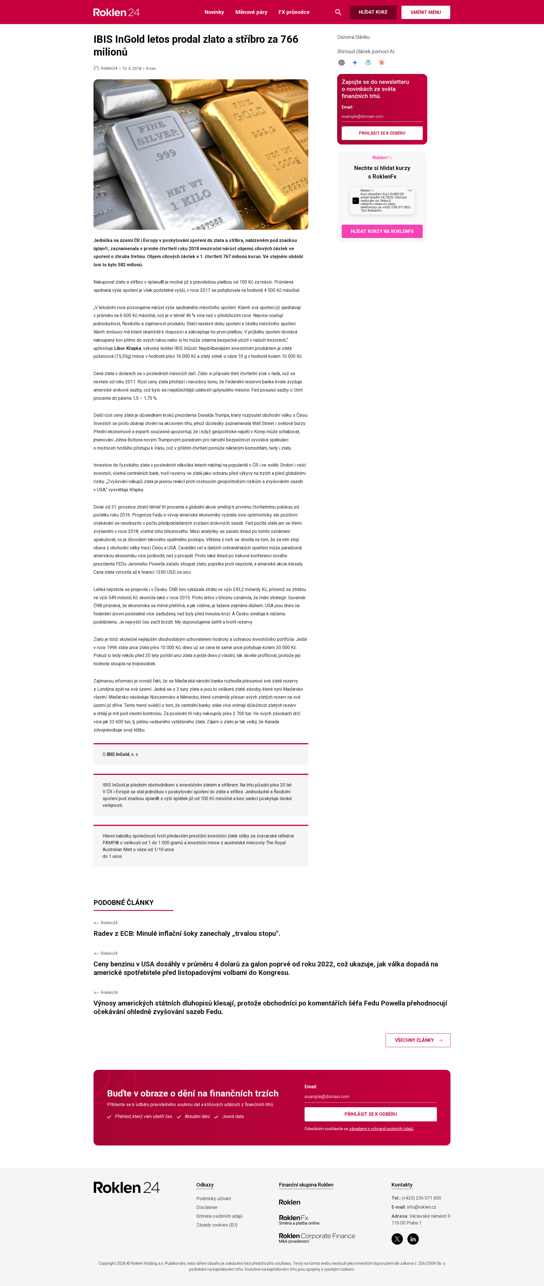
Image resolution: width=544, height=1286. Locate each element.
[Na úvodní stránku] (117, 12)
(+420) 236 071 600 (421, 1198)
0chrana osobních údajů (219, 1216)
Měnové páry (251, 12)
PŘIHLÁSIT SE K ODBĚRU (382, 133)
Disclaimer (207, 1207)
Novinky (214, 12)
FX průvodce (294, 12)
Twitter (397, 1239)
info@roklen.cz (421, 1207)
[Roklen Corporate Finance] (317, 1238)
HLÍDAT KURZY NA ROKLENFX (382, 231)
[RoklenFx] (299, 1220)
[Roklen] (289, 1202)
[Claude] (381, 62)
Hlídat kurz (373, 12)
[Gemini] (354, 62)
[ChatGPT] (341, 62)
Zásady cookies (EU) (216, 1225)
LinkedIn (413, 1239)
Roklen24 (109, 68)
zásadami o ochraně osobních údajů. (381, 1128)
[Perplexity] (368, 62)
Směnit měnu (426, 12)
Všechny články (414, 1040)
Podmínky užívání (213, 1198)
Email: (347, 107)
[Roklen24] (96, 68)
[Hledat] (338, 12)
